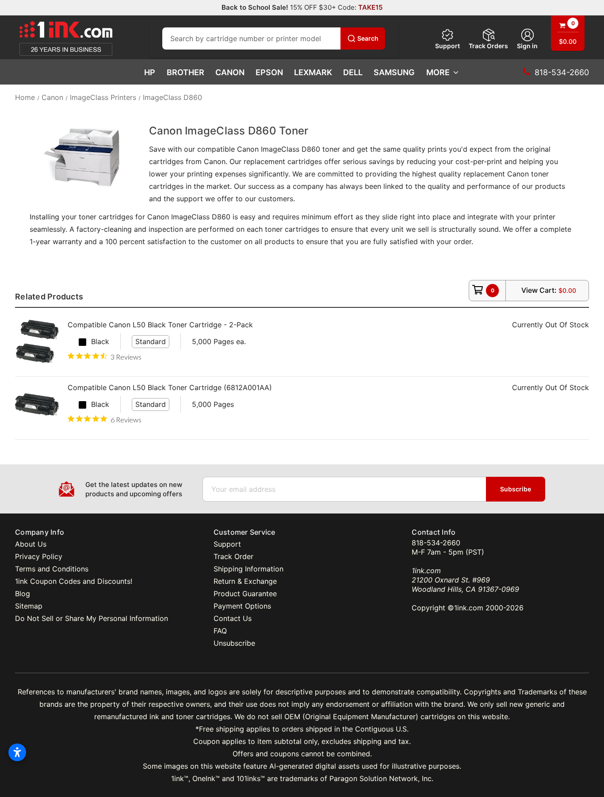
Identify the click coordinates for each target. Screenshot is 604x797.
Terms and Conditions (51, 568)
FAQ (220, 630)
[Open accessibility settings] (17, 752)
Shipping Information (248, 568)
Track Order (233, 556)
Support (447, 46)
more (438, 72)
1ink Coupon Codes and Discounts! (73, 581)
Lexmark (313, 72)
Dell (353, 72)
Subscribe (515, 489)
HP (149, 72)
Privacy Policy (38, 556)
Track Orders (488, 46)
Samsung (394, 72)
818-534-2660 (436, 542)
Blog (22, 593)
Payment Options (242, 606)
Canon (230, 72)
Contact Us (233, 618)
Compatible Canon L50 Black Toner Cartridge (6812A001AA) (170, 387)
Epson (269, 72)
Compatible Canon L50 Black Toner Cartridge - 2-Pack (160, 324)
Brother (185, 72)
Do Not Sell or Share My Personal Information (91, 618)
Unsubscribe (234, 643)
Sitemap (28, 606)
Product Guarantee (245, 593)
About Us (30, 544)
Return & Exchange (245, 581)
